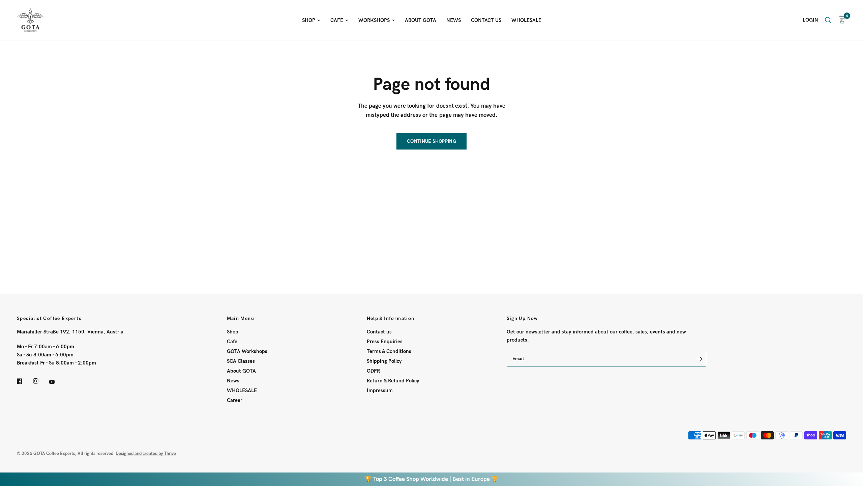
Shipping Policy (384, 361)
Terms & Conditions (389, 351)
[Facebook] (24, 381)
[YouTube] (56, 382)
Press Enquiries (385, 342)
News (233, 381)
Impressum (380, 390)
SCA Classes (241, 361)
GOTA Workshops (247, 351)
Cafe (232, 342)
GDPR (373, 371)
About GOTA (241, 371)
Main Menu (241, 318)
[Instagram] (40, 381)
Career (234, 400)
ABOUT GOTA (420, 20)
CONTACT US (486, 20)
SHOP (308, 20)
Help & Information (391, 318)
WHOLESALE (526, 20)
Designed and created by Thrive (146, 453)
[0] (840, 20)
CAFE (336, 20)
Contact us (379, 332)
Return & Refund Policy (393, 381)
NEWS (453, 20)
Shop (232, 332)
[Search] (828, 20)
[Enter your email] (699, 359)
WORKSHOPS (374, 20)
